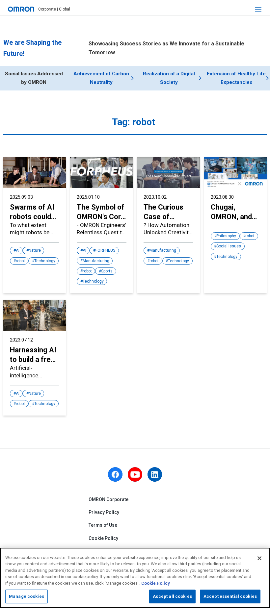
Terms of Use (103, 525)
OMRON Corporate (108, 499)
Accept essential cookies (230, 596)
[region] (135, 578)
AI (17, 250)
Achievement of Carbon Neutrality (101, 78)
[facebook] (115, 474)
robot (20, 261)
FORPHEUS (105, 250)
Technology (44, 261)
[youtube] (135, 474)
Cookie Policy (103, 538)
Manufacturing (96, 261)
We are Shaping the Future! (32, 48)
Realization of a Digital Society (169, 78)
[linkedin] (155, 474)
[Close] (259, 558)
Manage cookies (26, 596)
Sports (107, 271)
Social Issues (228, 246)
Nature (35, 250)
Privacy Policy (104, 512)
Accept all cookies (172, 596)
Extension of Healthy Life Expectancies (236, 78)
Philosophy (226, 236)
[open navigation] (258, 9)
